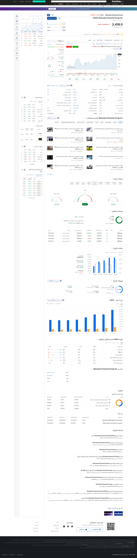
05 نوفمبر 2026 (76, 105)
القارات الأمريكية (77, 6)
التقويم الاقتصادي (75, 4)
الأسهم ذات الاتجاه (38, 146)
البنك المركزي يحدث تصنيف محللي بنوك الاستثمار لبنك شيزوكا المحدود (109, 139)
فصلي (118, 303)
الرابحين (35, 101)
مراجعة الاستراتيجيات (87, 34)
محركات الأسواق (38, 97)
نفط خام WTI (40, 36)
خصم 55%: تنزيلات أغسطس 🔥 (39, 1)
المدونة (57, 522)
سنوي (122, 303)
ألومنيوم (41, 43)
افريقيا (58, 6)
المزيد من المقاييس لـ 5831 (52, 85)
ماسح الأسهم (68, 4)
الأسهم (121, 6)
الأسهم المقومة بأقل (53, 6)
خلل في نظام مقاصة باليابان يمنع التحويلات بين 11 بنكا (111, 156)
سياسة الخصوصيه (12, 554)
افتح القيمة (50, 24)
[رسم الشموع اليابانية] (121, 44)
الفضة (41, 33)
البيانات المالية (100, 40)
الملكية (120, 391)
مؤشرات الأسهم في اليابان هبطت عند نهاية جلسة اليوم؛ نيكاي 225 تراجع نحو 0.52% (69, 139)
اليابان (48, 381)
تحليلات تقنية (118, 179)
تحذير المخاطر (4, 554)
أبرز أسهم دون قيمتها (39, 174)
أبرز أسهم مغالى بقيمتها (30, 174)
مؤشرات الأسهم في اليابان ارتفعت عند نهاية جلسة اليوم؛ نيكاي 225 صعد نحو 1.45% (70, 157)
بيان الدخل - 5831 (116, 300)
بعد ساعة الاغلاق (84, 6)
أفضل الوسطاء (39, 125)
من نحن (36, 522)
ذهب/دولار (40, 31)
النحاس (41, 40)
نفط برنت (40, 38)
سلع (33, 15)
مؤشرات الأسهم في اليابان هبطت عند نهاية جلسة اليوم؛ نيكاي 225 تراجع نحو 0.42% (69, 148)
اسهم (30, 15)
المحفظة (57, 528)
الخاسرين (30, 101)
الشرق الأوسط (69, 6)
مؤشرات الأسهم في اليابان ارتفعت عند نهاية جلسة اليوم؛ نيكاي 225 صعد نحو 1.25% (109, 148)
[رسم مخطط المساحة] (118, 44)
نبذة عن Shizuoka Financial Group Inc (108, 369)
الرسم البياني (117, 40)
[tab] (120, 183)
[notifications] (17, 1)
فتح (93, 362)
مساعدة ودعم (35, 528)
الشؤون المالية (49, 375)
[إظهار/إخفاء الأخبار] (93, 44)
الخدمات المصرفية (50, 372)
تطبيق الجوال (56, 525)
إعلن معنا (36, 525)
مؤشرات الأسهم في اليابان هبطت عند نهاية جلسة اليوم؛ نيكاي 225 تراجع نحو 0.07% (69, 166)
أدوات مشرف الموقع (55, 531)
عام (122, 40)
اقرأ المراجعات (22, 134)
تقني (94, 40)
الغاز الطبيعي (40, 45)
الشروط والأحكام (19, 554)
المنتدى (89, 40)
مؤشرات (37, 15)
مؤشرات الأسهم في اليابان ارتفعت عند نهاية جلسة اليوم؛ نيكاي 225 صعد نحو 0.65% (109, 166)
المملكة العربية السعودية (109, 6)
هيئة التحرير (36, 531)
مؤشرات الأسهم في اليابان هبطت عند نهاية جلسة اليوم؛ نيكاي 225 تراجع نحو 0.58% (69, 129)
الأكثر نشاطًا (40, 101)
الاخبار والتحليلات (108, 40)
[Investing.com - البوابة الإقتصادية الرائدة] (117, 1)
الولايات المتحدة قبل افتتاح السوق (93, 6)
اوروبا (73, 6)
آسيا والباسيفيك (62, 6)
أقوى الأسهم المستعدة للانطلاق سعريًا (35, 170)
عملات (41, 15)
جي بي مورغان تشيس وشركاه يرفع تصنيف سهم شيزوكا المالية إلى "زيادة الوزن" (108, 129)
